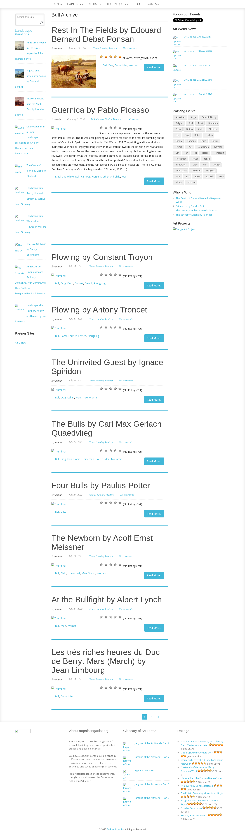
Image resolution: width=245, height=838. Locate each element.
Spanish (210, 176)
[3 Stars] (110, 56)
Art (58, 4)
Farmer (79, 283)
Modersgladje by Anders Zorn (197, 752)
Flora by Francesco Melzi (194, 815)
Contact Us (156, 4)
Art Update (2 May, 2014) (197, 65)
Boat (200, 123)
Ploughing (99, 283)
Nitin (58, 119)
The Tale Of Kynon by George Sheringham (36, 249)
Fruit (190, 146)
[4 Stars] (115, 56)
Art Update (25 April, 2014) (198, 79)
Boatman (213, 123)
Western (113, 48)
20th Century (97, 119)
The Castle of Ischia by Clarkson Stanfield (36, 171)
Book (178, 129)
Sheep (91, 573)
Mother (216, 164)
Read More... (154, 67)
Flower (214, 141)
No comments (129, 48)
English (209, 135)
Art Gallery (20, 342)
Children (213, 129)
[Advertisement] (107, 219)
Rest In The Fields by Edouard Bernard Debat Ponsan (106, 34)
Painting (75, 4)
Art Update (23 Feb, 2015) (197, 36)
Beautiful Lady (209, 117)
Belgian (179, 123)
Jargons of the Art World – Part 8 (152, 743)
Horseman (88, 459)
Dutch (197, 135)
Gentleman (203, 146)
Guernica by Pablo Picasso (100, 110)
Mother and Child (110, 176)
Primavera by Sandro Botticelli (192, 206)
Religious (210, 170)
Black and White (64, 176)
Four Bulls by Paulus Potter (100, 485)
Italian (70, 397)
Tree (85, 397)
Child (63, 573)
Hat (186, 152)
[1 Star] (101, 56)
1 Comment (133, 119)
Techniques (117, 4)
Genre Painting (100, 48)
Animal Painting (97, 494)
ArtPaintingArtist (28, 4)
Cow (63, 511)
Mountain (116, 459)
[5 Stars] (120, 56)
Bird (191, 123)
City (177, 135)
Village (179, 182)
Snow (197, 176)
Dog (110, 65)
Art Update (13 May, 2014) (198, 51)
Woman (133, 65)
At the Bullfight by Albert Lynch (106, 599)
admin (58, 48)
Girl (177, 152)
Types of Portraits (144, 770)
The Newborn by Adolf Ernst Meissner (102, 542)
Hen (69, 459)
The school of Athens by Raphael (194, 214)
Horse (95, 176)
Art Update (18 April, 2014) (198, 94)
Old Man (196, 170)
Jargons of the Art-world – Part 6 (152, 784)
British (189, 129)
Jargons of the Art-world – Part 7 (152, 756)
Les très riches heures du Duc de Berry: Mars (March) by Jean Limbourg (105, 661)
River (178, 176)
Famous (85, 176)
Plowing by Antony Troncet (99, 309)
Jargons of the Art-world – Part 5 (152, 797)
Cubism (108, 119)
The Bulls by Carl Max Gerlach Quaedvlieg (106, 428)
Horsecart (219, 152)
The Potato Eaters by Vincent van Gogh (202, 793)
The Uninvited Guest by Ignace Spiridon (107, 367)
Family (179, 141)
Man (125, 65)
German (218, 146)
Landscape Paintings (23, 32)
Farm (118, 65)
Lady (195, 164)
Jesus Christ (181, 164)
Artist (94, 4)
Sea (188, 176)
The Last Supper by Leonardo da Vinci (196, 210)
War (124, 176)
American (180, 117)
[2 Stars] (106, 56)
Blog (137, 4)
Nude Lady (181, 170)
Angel (193, 117)
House (99, 459)
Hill (195, 152)
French (89, 283)
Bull (105, 65)
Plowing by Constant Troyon (102, 257)
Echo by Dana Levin (191, 808)
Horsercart (74, 573)
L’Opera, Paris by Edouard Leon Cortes (201, 778)
